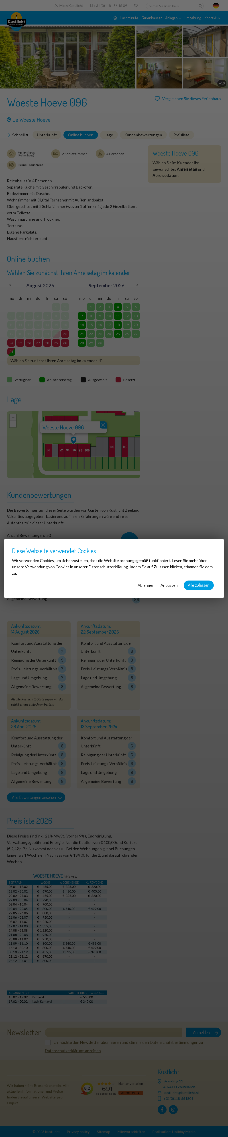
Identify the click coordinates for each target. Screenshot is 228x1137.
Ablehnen (146, 585)
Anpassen (169, 585)
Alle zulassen (198, 585)
